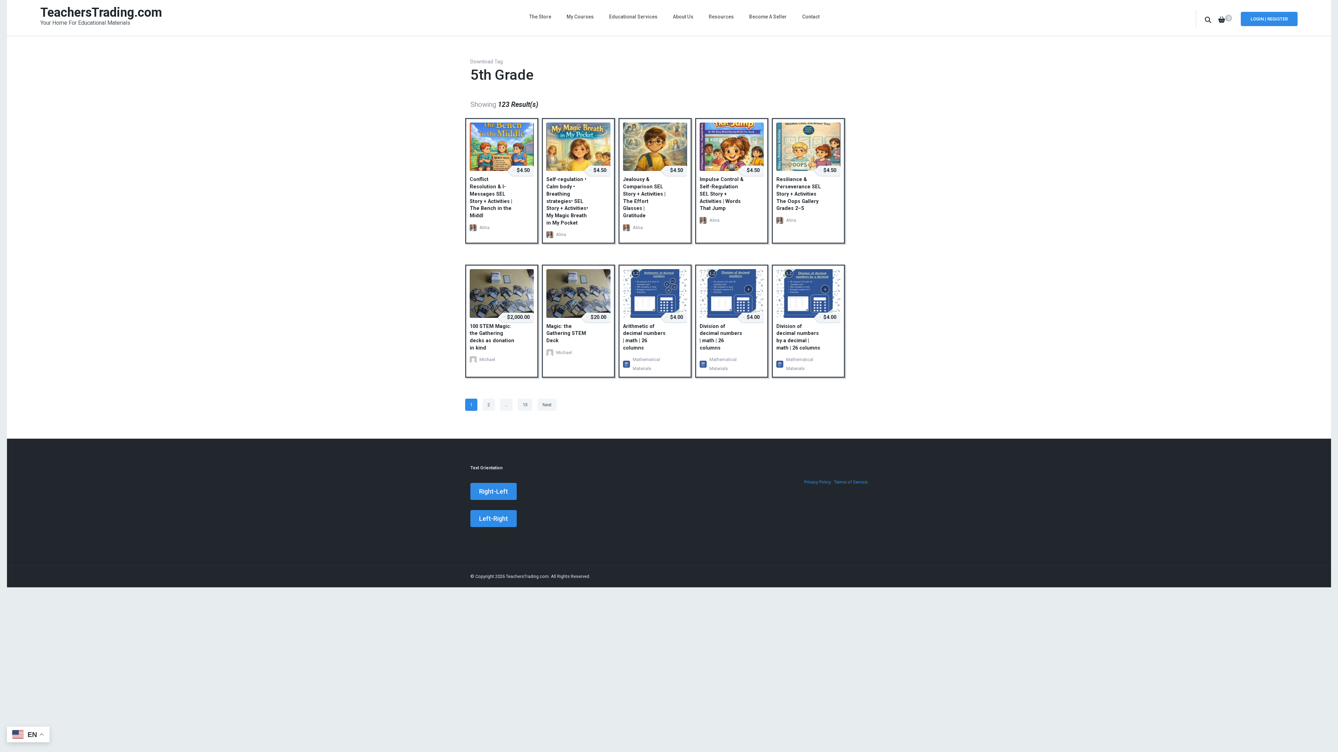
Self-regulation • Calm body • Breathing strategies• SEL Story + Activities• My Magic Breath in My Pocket (567, 201)
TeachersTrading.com (101, 12)
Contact (811, 16)
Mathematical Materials (646, 364)
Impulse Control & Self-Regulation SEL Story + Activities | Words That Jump (722, 194)
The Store (540, 16)
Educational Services (633, 16)
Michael (487, 359)
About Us (683, 16)
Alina (484, 227)
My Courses (580, 16)
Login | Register (1269, 19)
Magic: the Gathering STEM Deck (566, 333)
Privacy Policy (817, 482)
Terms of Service (851, 482)
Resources (721, 16)
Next (547, 404)
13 (527, 404)
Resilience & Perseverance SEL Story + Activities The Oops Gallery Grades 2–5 (798, 194)
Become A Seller (768, 16)
